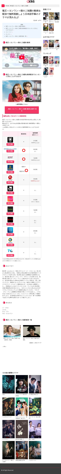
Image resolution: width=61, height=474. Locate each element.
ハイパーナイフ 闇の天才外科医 (21, 395)
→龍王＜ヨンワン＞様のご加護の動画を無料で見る (22, 110)
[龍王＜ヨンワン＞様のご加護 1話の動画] (31, 331)
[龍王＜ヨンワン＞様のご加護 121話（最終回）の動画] (12, 331)
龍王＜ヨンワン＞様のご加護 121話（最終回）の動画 (12, 339)
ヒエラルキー (5, 439)
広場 (3, 394)
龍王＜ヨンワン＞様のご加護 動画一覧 (16, 36)
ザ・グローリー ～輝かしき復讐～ (8, 461)
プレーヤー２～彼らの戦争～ (34, 417)
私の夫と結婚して (20, 439)
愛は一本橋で (32, 439)
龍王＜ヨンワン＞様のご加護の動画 (15, 26)
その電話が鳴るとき (33, 394)
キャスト (8, 34)
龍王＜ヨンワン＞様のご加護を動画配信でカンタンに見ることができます (22, 29)
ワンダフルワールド (7, 417)
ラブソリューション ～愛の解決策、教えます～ (21, 417)
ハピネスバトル (32, 460)
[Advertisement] (21, 358)
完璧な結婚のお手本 (20, 460)
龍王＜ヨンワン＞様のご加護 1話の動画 (31, 339)
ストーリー (9, 32)
